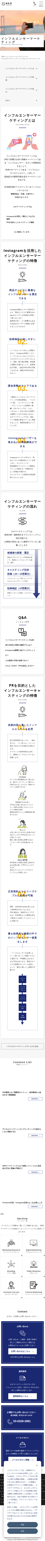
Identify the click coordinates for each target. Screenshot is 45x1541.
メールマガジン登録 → (22, 1460)
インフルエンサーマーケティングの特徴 (20, 78)
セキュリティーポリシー (12, 1537)
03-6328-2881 (22, 1421)
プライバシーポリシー (27, 1499)
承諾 (22, 1525)
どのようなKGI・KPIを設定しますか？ (20, 666)
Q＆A (8, 100)
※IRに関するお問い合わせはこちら (22, 1357)
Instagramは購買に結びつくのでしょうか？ (20, 652)
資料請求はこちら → (22, 1396)
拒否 (22, 1531)
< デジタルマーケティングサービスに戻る (22, 1046)
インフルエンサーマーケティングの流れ (20, 90)
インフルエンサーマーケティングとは (20, 68)
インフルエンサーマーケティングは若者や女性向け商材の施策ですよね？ (19, 642)
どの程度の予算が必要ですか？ (17, 660)
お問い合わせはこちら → (22, 1351)
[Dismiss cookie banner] (37, 1465)
